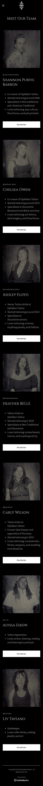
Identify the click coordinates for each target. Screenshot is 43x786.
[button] (4, 5)
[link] (21, 5)
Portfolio (21, 124)
